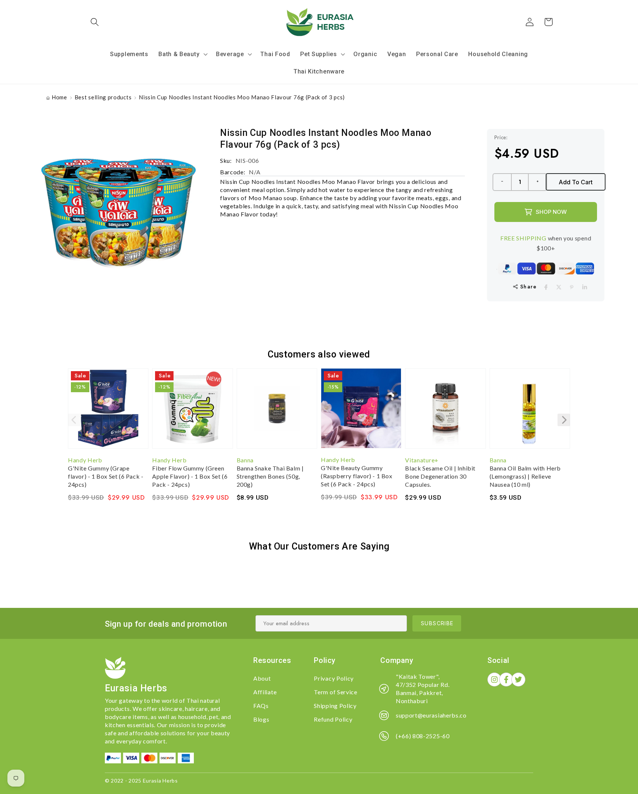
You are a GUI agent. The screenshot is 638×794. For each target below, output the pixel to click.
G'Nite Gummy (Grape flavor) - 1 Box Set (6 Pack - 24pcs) (105, 476)
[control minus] (502, 182)
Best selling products (103, 97)
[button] (95, 22)
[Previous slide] (74, 420)
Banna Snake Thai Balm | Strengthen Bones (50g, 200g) (270, 476)
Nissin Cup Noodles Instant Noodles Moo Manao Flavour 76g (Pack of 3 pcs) (242, 97)
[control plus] (538, 182)
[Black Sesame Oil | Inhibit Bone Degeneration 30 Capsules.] (445, 412)
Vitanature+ (422, 459)
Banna (245, 459)
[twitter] (558, 287)
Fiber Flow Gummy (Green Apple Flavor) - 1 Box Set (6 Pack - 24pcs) (189, 476)
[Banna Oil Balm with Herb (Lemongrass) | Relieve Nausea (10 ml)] (530, 412)
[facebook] (545, 287)
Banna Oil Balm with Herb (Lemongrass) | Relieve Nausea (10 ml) (525, 476)
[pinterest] (571, 287)
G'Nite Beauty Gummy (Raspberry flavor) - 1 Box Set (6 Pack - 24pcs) (356, 475)
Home (59, 97)
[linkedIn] (584, 287)
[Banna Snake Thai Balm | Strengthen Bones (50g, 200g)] (277, 412)
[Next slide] (564, 420)
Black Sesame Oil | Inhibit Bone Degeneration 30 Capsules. (440, 476)
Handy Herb (85, 459)
